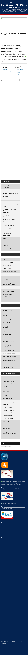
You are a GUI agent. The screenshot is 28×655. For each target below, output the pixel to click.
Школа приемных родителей (10, 271)
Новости (24, 38)
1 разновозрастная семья (9, 360)
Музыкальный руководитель (10, 319)
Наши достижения (7, 398)
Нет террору (6, 395)
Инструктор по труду (8, 310)
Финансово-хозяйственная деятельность (9, 220)
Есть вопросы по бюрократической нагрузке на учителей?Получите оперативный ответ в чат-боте (10, 649)
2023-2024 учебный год (8, 402)
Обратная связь (6, 428)
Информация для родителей (9, 353)
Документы (5, 196)
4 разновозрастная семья (9, 367)
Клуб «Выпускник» (7, 288)
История (5, 377)
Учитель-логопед (7, 338)
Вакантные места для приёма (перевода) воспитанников (10, 224)
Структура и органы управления (10, 193)
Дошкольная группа (7, 363)
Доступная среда (7, 228)
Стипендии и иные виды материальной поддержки (9, 382)
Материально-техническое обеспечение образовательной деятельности (10, 211)
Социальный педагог (8, 334)
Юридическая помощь (8, 437)
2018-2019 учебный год (8, 413)
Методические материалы (9, 350)
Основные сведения (7, 191)
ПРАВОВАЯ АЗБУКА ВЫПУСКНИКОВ (7, 295)
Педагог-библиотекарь (8, 291)
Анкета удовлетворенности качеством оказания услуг (9, 432)
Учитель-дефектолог (8, 268)
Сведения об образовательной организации (10, 186)
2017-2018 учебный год (8, 415)
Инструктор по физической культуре (9, 314)
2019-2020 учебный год (8, 410)
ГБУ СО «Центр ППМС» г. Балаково (14, 6)
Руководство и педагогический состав (10, 205)
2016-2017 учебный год (8, 418)
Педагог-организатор (8, 331)
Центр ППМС (5, 38)
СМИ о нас (5, 425)
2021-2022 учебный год (8, 407)
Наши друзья (6, 421)
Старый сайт (6, 245)
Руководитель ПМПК (8, 262)
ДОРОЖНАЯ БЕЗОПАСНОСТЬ (10, 356)
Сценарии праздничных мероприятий (8, 345)
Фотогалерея (6, 241)
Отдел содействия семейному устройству (10, 278)
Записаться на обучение (8, 274)
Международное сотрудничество (7, 234)
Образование (6, 199)
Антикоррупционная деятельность (8, 390)
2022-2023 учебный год (8, 404)
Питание (5, 230)
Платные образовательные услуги (9, 215)
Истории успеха (6, 299)
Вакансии (5, 386)
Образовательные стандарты (9, 202)
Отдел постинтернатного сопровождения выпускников (10, 283)
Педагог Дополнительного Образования (9, 326)
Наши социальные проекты (9, 341)
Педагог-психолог (7, 265)
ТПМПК (4, 259)
